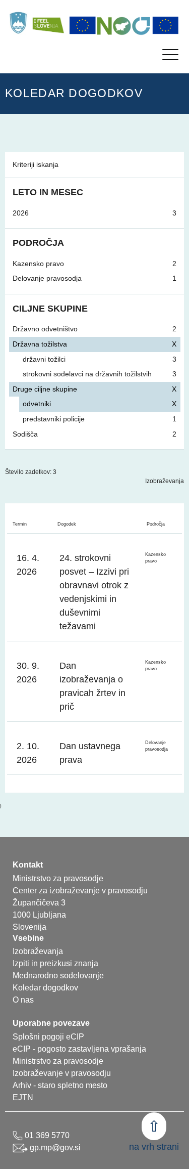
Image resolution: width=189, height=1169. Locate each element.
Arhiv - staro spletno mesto (60, 1085)
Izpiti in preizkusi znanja (55, 963)
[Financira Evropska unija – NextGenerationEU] (165, 25)
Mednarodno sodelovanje (58, 975)
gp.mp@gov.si (54, 1147)
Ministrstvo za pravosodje (58, 1061)
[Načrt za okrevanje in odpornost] (124, 25)
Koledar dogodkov (45, 987)
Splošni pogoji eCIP (48, 1036)
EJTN (23, 1097)
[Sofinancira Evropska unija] (82, 25)
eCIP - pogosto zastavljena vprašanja (79, 1049)
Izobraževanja (164, 481)
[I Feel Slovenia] (48, 22)
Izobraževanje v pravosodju (62, 1073)
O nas (23, 999)
